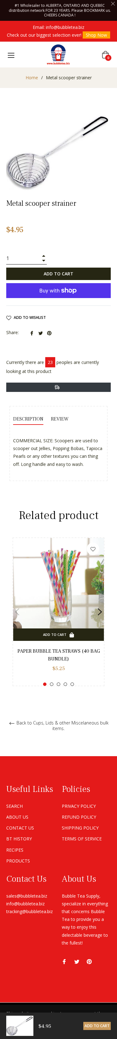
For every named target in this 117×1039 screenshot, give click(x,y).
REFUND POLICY (79, 817)
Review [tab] (60, 419)
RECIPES (14, 850)
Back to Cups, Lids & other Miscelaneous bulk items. (62, 725)
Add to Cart (97, 1025)
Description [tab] (28, 419)
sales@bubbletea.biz (26, 896)
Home (32, 77)
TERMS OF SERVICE (82, 839)
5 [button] (72, 684)
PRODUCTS (18, 861)
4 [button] (65, 684)
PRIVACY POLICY (79, 806)
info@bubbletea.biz (65, 27)
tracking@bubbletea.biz (29, 911)
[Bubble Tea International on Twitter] (76, 961)
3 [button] (58, 684)
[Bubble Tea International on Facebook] (64, 961)
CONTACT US (20, 828)
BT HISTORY (19, 839)
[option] (58, 611)
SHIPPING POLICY (80, 828)
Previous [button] (17, 612)
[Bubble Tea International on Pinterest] (89, 961)
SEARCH (14, 806)
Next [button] (100, 612)
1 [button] (44, 684)
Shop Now (96, 35)
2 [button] (51, 684)
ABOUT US (17, 817)
